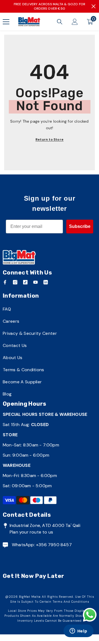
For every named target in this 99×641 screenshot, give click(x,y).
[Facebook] (5, 282)
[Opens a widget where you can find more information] (78, 631)
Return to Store (49, 139)
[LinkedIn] (45, 282)
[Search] (59, 21)
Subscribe (79, 226)
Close (93, 6)
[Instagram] (15, 282)
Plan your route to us (31, 532)
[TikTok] (25, 282)
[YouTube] (35, 282)
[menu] (6, 21)
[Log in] (75, 22)
